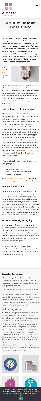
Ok (21, 398)
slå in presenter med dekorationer (25, 228)
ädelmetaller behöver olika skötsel (16, 178)
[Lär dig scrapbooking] (9, 9)
